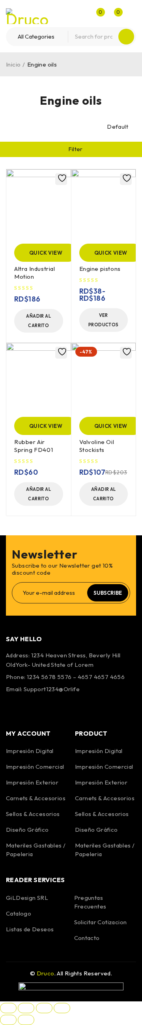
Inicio (13, 64)
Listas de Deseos (30, 929)
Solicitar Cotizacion (100, 922)
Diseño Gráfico (27, 829)
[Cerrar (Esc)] (62, 1008)
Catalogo (18, 913)
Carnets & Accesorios (35, 798)
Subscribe (107, 593)
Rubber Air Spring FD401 (33, 445)
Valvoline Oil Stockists (96, 445)
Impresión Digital (30, 751)
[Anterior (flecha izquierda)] (8, 1020)
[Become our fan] (14, 708)
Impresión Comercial (35, 766)
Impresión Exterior (32, 782)
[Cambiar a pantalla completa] (26, 1008)
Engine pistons (100, 268)
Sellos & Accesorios (33, 814)
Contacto (87, 938)
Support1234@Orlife (52, 689)
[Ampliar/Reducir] (8, 1008)
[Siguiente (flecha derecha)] (26, 1020)
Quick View (45, 253)
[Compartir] (44, 1008)
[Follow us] (35, 708)
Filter (75, 149)
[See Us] (56, 708)
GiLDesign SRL (27, 897)
